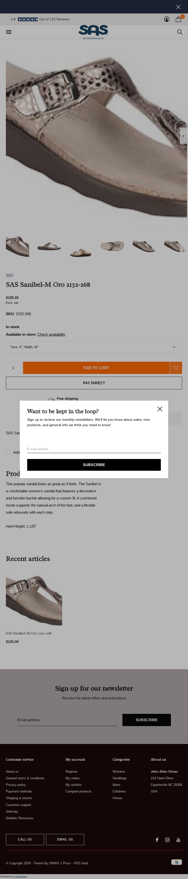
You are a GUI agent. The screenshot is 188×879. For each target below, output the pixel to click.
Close (160, 409)
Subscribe (94, 465)
